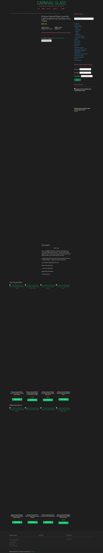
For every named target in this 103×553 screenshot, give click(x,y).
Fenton (76, 28)
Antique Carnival (18, 13)
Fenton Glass (77, 41)
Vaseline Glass (77, 52)
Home (38, 8)
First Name (76, 69)
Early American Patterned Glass (81, 54)
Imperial (25, 13)
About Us (49, 8)
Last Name (76, 72)
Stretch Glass (77, 42)
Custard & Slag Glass (79, 47)
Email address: (77, 76)
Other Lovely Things (78, 55)
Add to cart (32, 399)
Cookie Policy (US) (13, 545)
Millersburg (77, 34)
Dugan (76, 33)
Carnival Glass (51, 3)
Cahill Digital (32, 551)
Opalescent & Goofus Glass (80, 49)
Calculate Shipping (46, 40)
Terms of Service (13, 540)
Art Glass (76, 45)
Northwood (78, 29)
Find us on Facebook (14, 539)
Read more (17, 399)
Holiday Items (77, 25)
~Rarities (76, 39)
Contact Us (55, 8)
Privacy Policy (12, 542)
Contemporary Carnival (79, 37)
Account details (77, 60)
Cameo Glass (77, 44)
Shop (43, 8)
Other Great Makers (79, 36)
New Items (76, 23)
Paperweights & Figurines (80, 50)
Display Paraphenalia (79, 57)
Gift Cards (76, 58)
